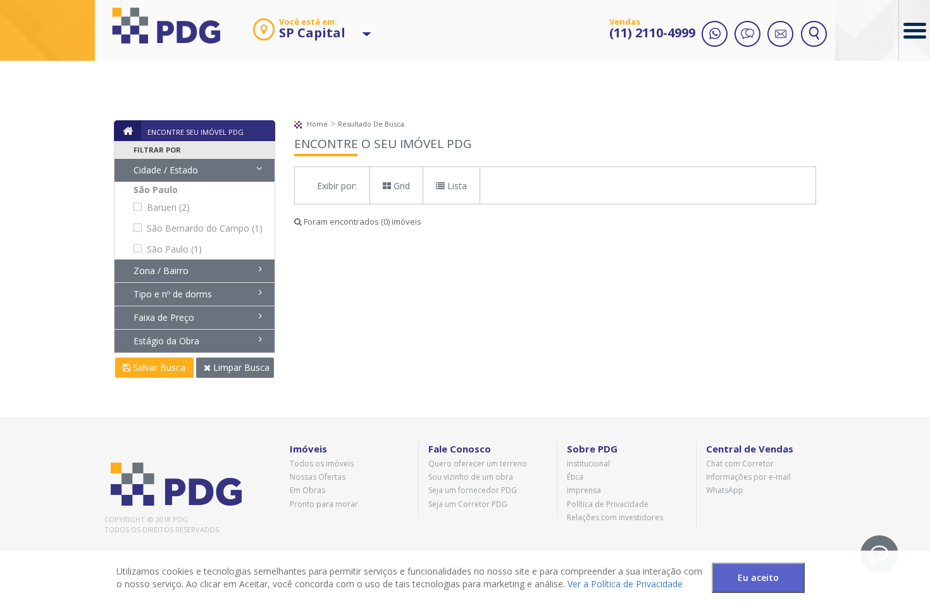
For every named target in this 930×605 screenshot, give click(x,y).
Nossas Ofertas (317, 476)
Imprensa (584, 490)
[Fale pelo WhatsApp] (715, 35)
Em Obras (307, 490)
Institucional (588, 463)
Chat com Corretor (740, 463)
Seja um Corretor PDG (467, 504)
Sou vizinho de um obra (470, 476)
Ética (575, 476)
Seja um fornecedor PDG (472, 490)
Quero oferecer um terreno (477, 463)
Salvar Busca (157, 367)
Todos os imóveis (322, 463)
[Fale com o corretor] (748, 35)
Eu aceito (758, 577)
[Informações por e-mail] (780, 35)
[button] (298, 34)
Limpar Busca (240, 367)
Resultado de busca (371, 123)
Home (316, 123)
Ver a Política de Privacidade (625, 584)
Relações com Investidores (615, 517)
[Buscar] (813, 35)
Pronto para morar (324, 504)
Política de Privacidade (607, 504)
